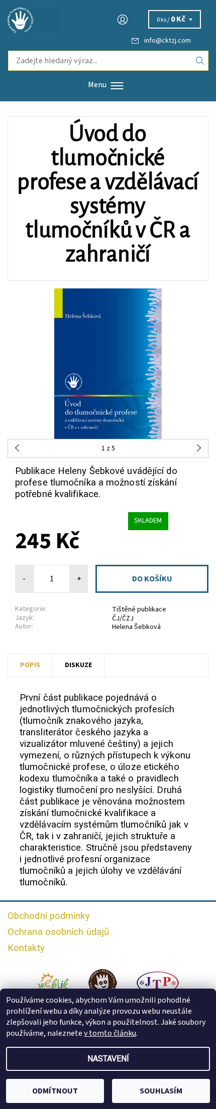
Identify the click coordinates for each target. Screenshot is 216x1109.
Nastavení (108, 1058)
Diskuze (78, 665)
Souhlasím (161, 1090)
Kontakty (26, 948)
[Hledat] (200, 61)
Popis (30, 665)
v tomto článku (110, 1033)
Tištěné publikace (139, 609)
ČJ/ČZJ (123, 618)
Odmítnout (55, 1090)
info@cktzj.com (167, 41)
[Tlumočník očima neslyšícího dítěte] (102, 982)
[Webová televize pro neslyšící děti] (53, 982)
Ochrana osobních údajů (58, 931)
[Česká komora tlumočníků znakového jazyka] (108, 20)
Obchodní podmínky (49, 915)
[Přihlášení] (122, 20)
